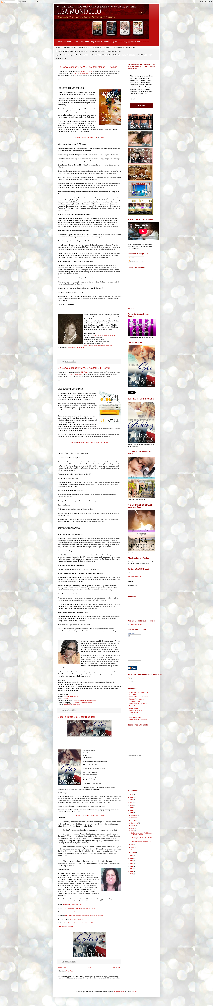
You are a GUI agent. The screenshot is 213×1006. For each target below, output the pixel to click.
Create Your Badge (133, 662)
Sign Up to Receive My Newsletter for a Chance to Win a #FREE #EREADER (83, 55)
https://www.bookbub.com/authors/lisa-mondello (79, 923)
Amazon (77, 137)
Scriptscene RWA (134, 701)
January (133, 852)
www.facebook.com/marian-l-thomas (103, 335)
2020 (131, 805)
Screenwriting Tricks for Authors (138, 697)
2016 (131, 856)
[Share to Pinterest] (74, 361)
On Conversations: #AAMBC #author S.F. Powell (84, 368)
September (134, 823)
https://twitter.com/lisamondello (72, 912)
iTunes (102, 815)
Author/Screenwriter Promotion (124, 55)
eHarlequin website (135, 715)
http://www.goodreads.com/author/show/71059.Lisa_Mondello (84, 916)
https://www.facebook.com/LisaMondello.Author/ (79, 908)
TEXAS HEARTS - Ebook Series (124, 47)
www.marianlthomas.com (76, 347)
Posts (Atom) (70, 971)
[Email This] (66, 361)
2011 (131, 869)
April (132, 844)
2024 (131, 795)
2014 (131, 861)
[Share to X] (70, 361)
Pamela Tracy (133, 706)
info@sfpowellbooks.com (72, 705)
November (134, 818)
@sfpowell (66, 698)
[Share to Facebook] (72, 361)
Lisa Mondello (131, 633)
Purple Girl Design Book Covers (138, 692)
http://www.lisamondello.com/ (72, 905)
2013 (131, 863)
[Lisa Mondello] (134, 660)
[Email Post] (62, 361)
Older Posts (116, 968)
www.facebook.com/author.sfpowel (83, 703)
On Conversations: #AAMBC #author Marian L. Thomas (87, 67)
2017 (131, 813)
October (133, 820)
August (133, 825)
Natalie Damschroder (135, 710)
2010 (131, 871)
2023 (131, 797)
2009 (131, 874)
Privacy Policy (61, 58)
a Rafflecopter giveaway (65, 926)
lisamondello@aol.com (134, 576)
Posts (132, 258)
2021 (131, 802)
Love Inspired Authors (135, 717)
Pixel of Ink (132, 694)
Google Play (98, 442)
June (132, 828)
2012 (131, 866)
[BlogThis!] (68, 361)
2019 (131, 808)
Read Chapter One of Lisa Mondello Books (105, 51)
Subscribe (141, 105)
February (134, 850)
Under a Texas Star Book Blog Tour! (77, 717)
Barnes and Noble (87, 137)
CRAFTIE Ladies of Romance (138, 703)
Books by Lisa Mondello (101, 47)
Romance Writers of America (137, 699)
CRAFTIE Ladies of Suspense (138, 719)
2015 (131, 858)
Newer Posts (62, 968)
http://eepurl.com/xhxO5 (77, 919)
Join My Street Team (145, 55)
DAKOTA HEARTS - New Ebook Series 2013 (71, 51)
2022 (131, 800)
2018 (131, 810)
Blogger (134, 992)
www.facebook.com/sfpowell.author (85, 700)
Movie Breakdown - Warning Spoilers (76, 47)
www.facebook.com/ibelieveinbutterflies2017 (98, 345)
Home (58, 47)
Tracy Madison (133, 713)
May (132, 831)
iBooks (101, 137)
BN (83, 815)
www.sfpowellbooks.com (71, 696)
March (133, 847)
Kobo (96, 137)
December (134, 815)
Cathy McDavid (133, 708)
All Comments (134, 261)
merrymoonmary (118, 992)
